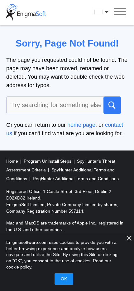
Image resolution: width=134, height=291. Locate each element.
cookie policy (18, 266)
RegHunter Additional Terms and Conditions (76, 178)
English (107, 12)
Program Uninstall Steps (48, 161)
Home (12, 161)
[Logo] (26, 12)
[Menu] (120, 12)
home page (81, 125)
